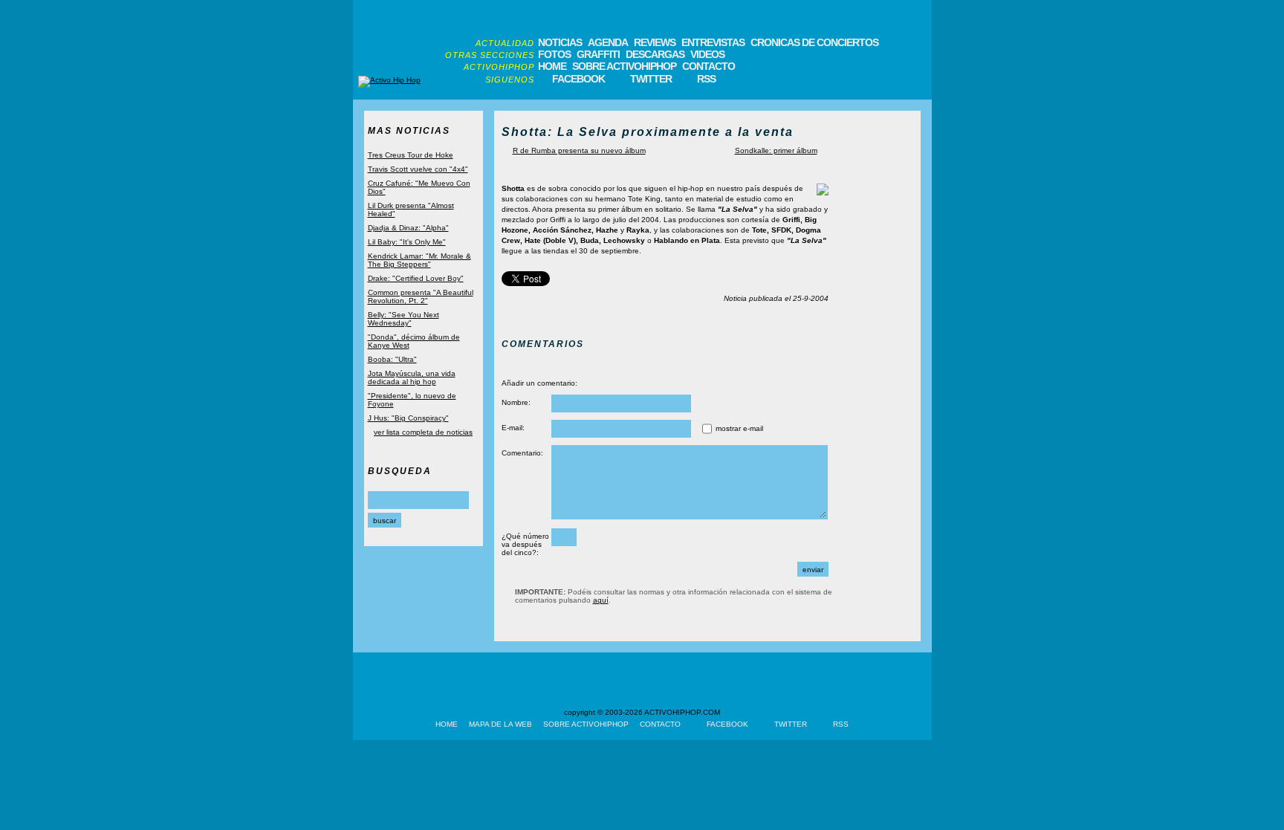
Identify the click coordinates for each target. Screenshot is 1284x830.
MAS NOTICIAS (409, 131)
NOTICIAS (560, 42)
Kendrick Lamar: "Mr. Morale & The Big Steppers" (419, 260)
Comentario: (522, 453)
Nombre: (516, 402)
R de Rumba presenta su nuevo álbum (579, 150)
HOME (552, 66)
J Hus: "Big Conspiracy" (408, 418)
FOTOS (554, 54)
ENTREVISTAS (713, 42)
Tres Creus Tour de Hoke (410, 155)
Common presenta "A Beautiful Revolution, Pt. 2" (420, 296)
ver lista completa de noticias (423, 432)
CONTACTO (708, 66)
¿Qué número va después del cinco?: (525, 544)
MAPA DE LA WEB (500, 724)
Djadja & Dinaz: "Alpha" (408, 228)
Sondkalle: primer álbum (776, 150)
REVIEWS (654, 42)
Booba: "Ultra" (392, 359)
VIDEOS (707, 54)
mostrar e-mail (739, 428)
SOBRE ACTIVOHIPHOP (624, 66)
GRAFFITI (598, 54)
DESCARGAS (655, 54)
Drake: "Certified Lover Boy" (416, 278)
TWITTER (651, 79)
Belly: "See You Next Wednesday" (403, 319)
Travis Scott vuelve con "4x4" (418, 169)
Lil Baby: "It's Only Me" (407, 242)
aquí (601, 600)
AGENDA (608, 42)
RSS (706, 79)
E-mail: (513, 428)
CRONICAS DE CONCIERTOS (814, 42)
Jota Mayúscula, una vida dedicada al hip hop (411, 377)
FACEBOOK (578, 79)
